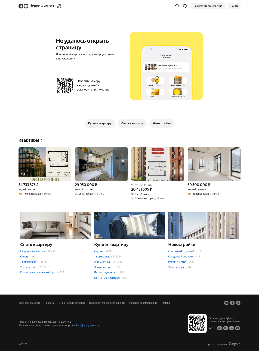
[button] (185, 6)
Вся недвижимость (29, 302)
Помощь (165, 302)
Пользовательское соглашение (107, 302)
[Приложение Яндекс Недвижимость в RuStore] (237, 327)
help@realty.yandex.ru (88, 325)
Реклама (49, 302)
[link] (234, 6)
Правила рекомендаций (143, 302)
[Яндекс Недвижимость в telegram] (238, 303)
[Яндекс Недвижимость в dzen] (232, 303)
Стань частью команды (72, 302)
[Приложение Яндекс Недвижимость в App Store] (219, 327)
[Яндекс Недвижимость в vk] (226, 303)
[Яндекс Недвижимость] (40, 6)
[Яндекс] (234, 344)
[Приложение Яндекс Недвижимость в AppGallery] (231, 327)
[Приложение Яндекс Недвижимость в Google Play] (225, 327)
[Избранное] (177, 6)
